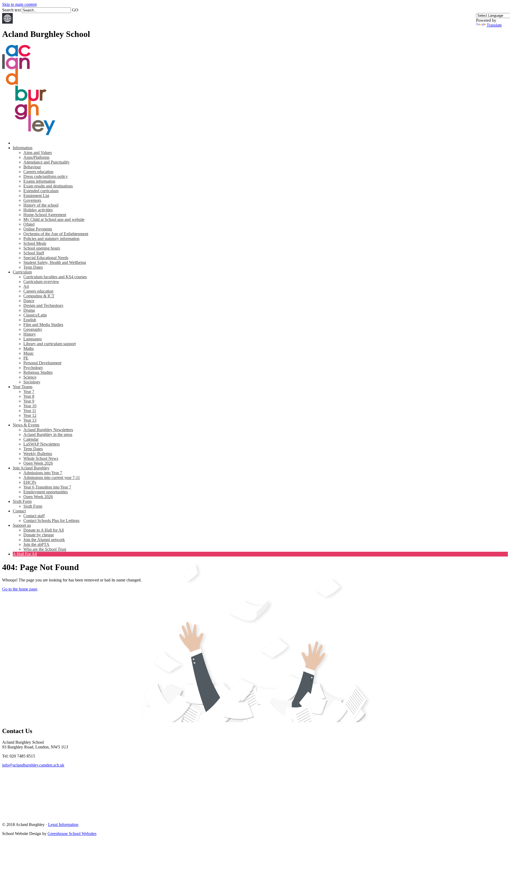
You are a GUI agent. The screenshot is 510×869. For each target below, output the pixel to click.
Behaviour (32, 167)
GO (75, 10)
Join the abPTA (36, 544)
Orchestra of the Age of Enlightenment (55, 234)
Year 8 (28, 396)
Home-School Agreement (44, 214)
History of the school (40, 205)
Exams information (39, 181)
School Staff (33, 253)
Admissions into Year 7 (42, 472)
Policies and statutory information (51, 238)
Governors (32, 200)
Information (22, 147)
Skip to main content (19, 4)
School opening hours (41, 248)
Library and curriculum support (49, 343)
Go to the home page (19, 589)
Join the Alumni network (44, 539)
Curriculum (22, 272)
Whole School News (40, 458)
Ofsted (29, 224)
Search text (11, 10)
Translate (494, 25)
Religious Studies (38, 372)
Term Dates (33, 267)
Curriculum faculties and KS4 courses (55, 277)
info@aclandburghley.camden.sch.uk (33, 765)
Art (26, 286)
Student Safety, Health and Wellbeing (54, 262)
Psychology (33, 367)
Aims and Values (37, 152)
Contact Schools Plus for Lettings (51, 520)
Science (29, 377)
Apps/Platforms (36, 157)
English (29, 320)
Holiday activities (38, 210)
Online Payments (37, 229)
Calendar (31, 439)
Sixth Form (22, 501)
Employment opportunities (45, 492)
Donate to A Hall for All (43, 530)
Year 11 (29, 410)
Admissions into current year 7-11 (51, 477)
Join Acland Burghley (31, 468)
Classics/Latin (35, 315)
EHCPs (29, 482)
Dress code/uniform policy (45, 176)
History (29, 334)
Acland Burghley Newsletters (48, 429)
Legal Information (63, 824)
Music (28, 353)
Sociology (31, 382)
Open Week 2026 (38, 463)
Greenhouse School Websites (72, 833)
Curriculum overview (41, 281)
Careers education (38, 171)
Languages (32, 339)
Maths (28, 348)
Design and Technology (43, 305)
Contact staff (34, 515)
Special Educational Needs (45, 257)
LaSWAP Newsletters (41, 444)
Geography (32, 329)
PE (25, 358)
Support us (22, 525)
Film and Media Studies (43, 324)
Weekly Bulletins (37, 453)
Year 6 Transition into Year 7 (47, 487)
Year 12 (29, 415)
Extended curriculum (40, 191)
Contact (19, 511)
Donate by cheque (38, 535)
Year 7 (28, 391)
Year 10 (29, 406)
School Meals (34, 243)
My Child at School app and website (53, 219)
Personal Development (42, 363)
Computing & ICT (38, 296)
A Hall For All (25, 554)
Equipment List (36, 195)
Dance (28, 300)
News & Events (26, 425)
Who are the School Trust (44, 549)
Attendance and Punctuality (46, 162)
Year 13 (29, 420)
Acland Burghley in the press (47, 434)
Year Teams (22, 386)
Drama (29, 310)
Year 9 (28, 401)
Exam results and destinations (48, 186)
